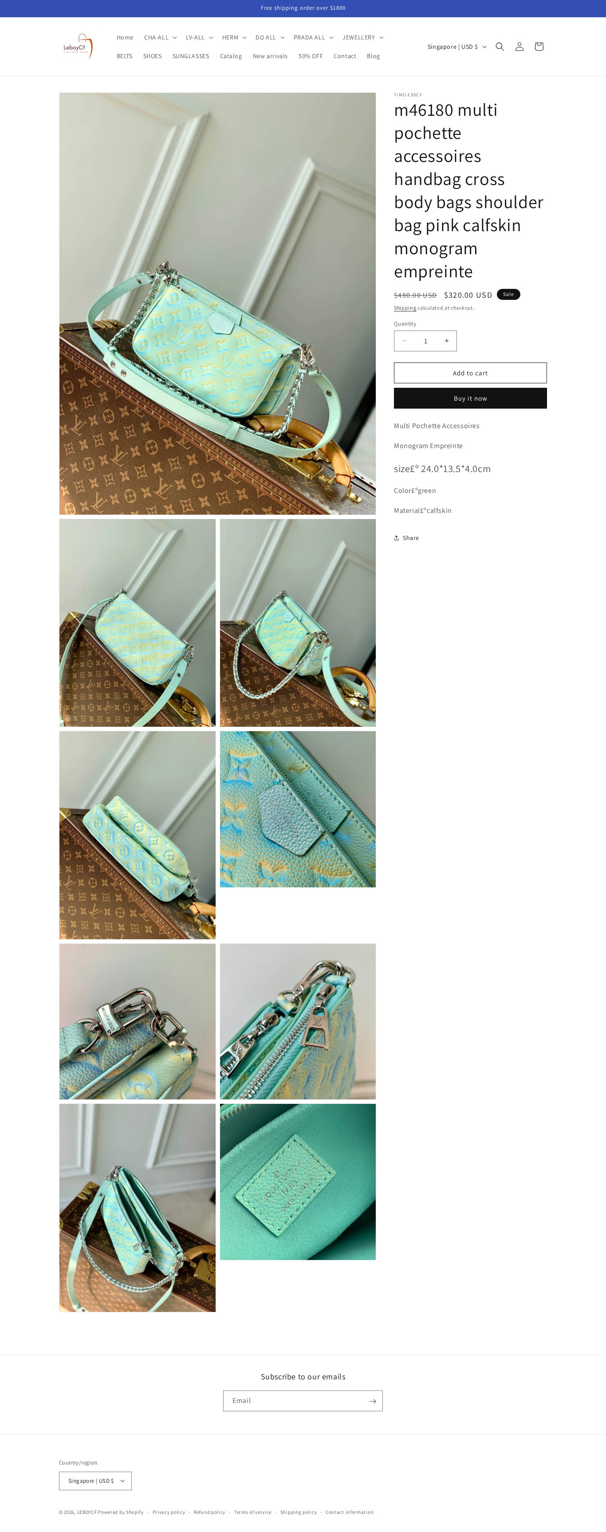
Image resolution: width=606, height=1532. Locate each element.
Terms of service (253, 1511)
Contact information (350, 1511)
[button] (160, 37)
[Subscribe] (372, 1401)
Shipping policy (298, 1511)
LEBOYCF (87, 1511)
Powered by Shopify (121, 1511)
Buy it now (471, 398)
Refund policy (209, 1511)
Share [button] (411, 538)
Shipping (405, 307)
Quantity (405, 323)
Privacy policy (169, 1511)
